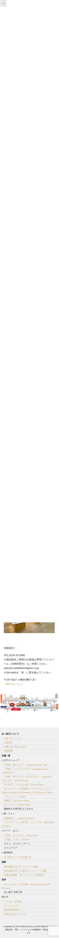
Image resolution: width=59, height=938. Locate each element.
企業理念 (8, 742)
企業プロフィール (13, 738)
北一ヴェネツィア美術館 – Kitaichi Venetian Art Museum (26, 886)
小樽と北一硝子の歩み (15, 746)
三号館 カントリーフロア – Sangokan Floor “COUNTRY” (25, 771)
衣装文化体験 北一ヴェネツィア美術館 (24, 875)
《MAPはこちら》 (14, 684)
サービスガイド (11, 905)
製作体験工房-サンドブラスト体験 (21, 866)
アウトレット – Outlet (15, 796)
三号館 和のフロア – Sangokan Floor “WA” (26, 765)
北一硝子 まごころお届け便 (17, 857)
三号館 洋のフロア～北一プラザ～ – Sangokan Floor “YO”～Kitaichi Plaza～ (27, 778)
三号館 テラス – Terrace (16, 839)
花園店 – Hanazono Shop (16, 800)
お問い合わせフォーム (15, 914)
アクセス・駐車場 (13, 901)
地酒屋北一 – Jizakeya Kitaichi (19, 818)
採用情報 (8, 751)
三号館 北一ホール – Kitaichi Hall (21, 835)
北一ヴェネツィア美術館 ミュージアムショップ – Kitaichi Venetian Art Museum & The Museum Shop (27, 790)
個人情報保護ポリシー (15, 909)
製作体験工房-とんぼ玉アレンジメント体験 (25, 871)
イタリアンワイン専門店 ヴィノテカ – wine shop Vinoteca (28, 824)
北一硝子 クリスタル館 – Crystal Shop (23, 784)
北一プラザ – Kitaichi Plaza (17, 804)
